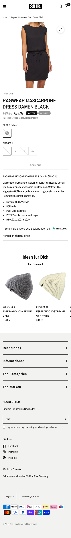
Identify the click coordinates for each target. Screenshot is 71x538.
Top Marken (12, 386)
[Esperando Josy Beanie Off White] (52, 287)
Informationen (14, 360)
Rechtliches (12, 347)
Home (5, 17)
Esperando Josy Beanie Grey (17, 313)
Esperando (9, 307)
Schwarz (7, 133)
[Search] (61, 6)
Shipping (16, 117)
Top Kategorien (15, 373)
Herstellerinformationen (16, 236)
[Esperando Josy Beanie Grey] (19, 287)
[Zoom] (60, 29)
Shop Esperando (35, 264)
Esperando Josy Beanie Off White (50, 313)
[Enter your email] (64, 419)
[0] (66, 6)
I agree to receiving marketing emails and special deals (32, 427)
